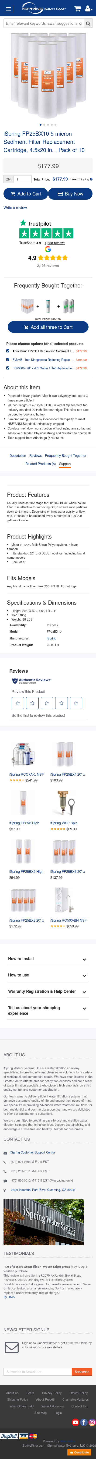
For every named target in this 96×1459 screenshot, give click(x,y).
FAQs (30, 1393)
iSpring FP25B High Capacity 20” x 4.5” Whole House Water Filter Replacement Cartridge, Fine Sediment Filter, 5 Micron (25, 822)
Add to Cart (28, 193)
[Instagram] (92, 1422)
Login (58, 1412)
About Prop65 (45, 1399)
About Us (12, 1393)
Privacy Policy (52, 1393)
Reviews (35, 455)
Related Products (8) (40, 463)
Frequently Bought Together (65, 455)
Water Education (52, 1406)
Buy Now (73, 193)
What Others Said (22, 1406)
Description (18, 455)
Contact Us (79, 1406)
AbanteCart (67, 1441)
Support (65, 463)
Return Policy (79, 1393)
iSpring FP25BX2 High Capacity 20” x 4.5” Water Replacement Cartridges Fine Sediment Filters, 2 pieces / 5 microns (26, 871)
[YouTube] (75, 1422)
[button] (89, 9)
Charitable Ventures (75, 1399)
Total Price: (51, 179)
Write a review (15, 207)
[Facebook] (84, 1422)
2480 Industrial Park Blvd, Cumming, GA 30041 (42, 1189)
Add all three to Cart (51, 326)
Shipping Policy (17, 1399)
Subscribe (82, 1371)
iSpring (51, 638)
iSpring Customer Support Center (32, 1152)
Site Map (40, 1412)
